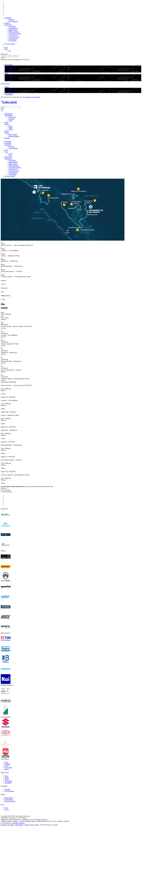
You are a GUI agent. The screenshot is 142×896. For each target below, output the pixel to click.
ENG (6, 49)
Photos (11, 78)
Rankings (11, 70)
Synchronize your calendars (31, 97)
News (10, 77)
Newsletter (9, 94)
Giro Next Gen (13, 35)
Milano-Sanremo (14, 32)
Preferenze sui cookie (7, 825)
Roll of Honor (13, 90)
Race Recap (12, 68)
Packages (11, 19)
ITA (10, 51)
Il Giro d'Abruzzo (14, 37)
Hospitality (8, 18)
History (7, 87)
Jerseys (7, 769)
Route (6, 762)
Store (10, 155)
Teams (10, 71)
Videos (11, 80)
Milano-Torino (13, 30)
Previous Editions (14, 92)
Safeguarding (19, 825)
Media (7, 73)
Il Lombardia (12, 40)
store (6, 47)
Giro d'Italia (12, 26)
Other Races (8, 25)
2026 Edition (9, 64)
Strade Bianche (13, 28)
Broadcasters (8, 781)
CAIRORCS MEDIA (18, 823)
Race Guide (8, 767)
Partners (7, 23)
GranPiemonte (13, 39)
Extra (6, 150)
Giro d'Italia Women (15, 33)
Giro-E (11, 153)
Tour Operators (13, 21)
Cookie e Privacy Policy (32, 825)
